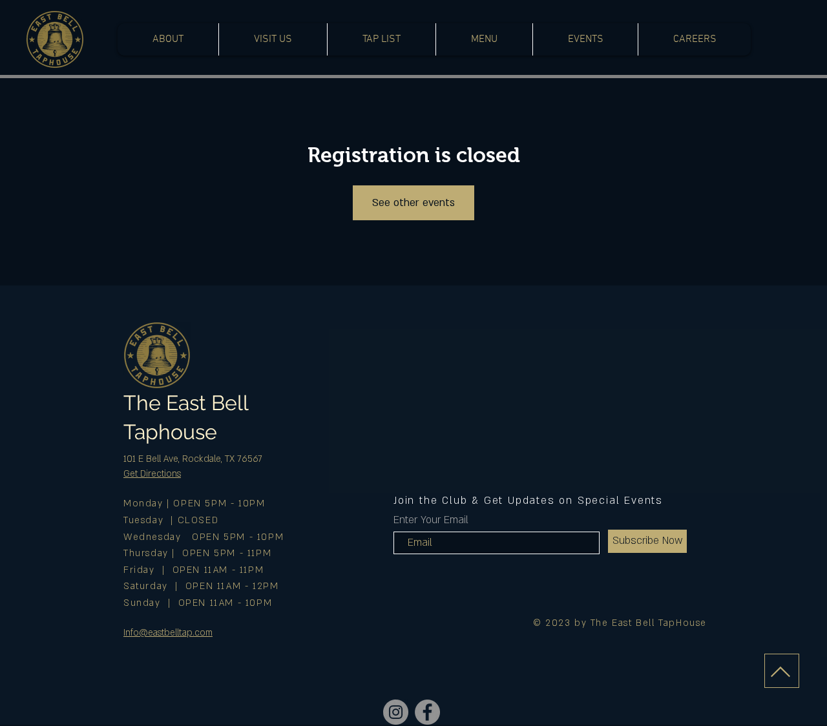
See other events (413, 203)
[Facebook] (427, 712)
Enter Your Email (430, 520)
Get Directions (152, 474)
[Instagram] (395, 712)
